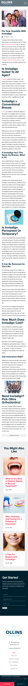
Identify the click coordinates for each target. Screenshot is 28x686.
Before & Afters (14, 658)
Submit (5, 608)
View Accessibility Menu (7, 678)
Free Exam (7, 684)
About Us (14, 655)
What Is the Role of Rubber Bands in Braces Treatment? (14, 482)
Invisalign (4, 60)
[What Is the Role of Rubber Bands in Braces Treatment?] (14, 466)
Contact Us (14, 668)
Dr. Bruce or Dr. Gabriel (10, 44)
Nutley (20, 60)
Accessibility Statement (17, 678)
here (3, 426)
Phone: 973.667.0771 (15, 648)
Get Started (14, 665)
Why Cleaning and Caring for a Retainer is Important (13, 520)
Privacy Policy (24, 676)
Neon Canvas (14, 680)
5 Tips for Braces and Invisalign (11, 557)
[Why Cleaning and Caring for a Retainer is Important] (14, 504)
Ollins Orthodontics (12, 60)
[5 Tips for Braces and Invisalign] (14, 542)
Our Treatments (14, 662)
